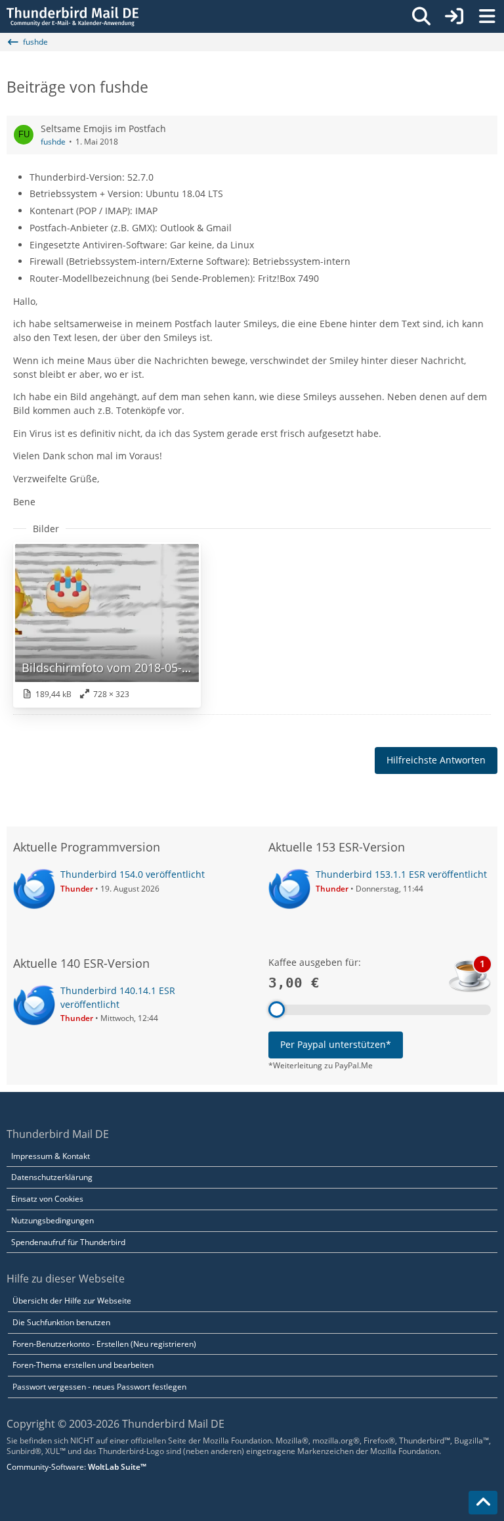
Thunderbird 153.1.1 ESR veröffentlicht (401, 874)
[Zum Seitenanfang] (483, 1502)
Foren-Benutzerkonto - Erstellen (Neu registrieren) (104, 1344)
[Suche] (421, 16)
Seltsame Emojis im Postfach (103, 128)
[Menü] (487, 16)
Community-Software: (76, 1466)
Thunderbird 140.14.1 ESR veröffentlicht (117, 997)
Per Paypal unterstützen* (335, 1044)
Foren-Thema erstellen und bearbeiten (83, 1365)
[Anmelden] (454, 16)
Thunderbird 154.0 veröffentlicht (132, 874)
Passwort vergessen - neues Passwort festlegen (99, 1386)
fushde (53, 141)
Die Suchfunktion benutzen (61, 1322)
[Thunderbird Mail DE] (72, 16)
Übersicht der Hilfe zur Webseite (71, 1300)
